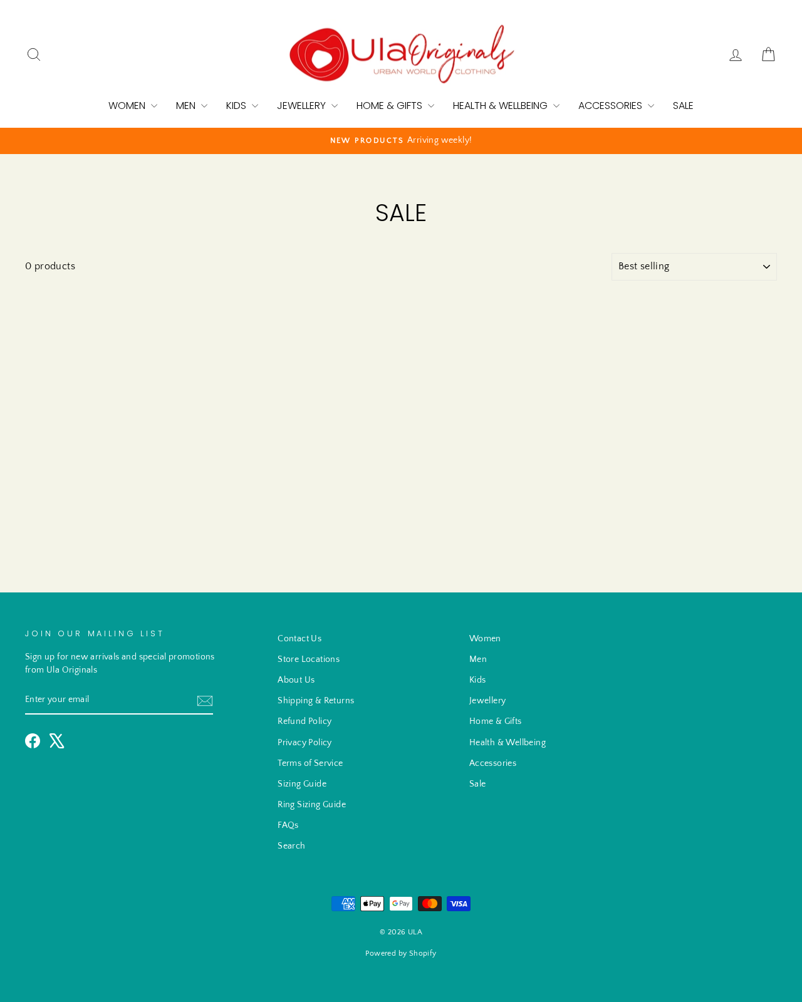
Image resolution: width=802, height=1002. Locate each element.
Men (187, 105)
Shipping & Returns (316, 701)
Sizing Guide (302, 784)
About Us (296, 680)
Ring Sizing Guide (312, 805)
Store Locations (309, 659)
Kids (237, 105)
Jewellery (302, 105)
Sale (683, 105)
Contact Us (299, 639)
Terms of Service (310, 763)
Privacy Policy (305, 743)
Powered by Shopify (400, 953)
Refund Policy (304, 721)
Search (291, 846)
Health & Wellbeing (501, 105)
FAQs (288, 825)
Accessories (611, 105)
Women (128, 105)
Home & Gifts (391, 105)
